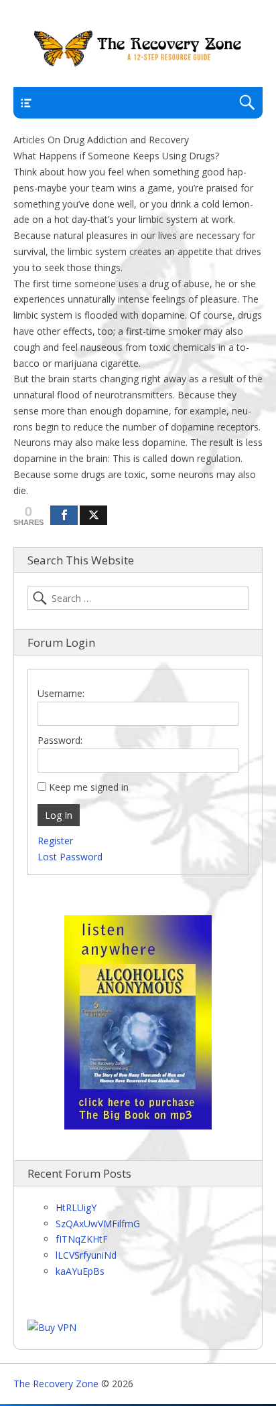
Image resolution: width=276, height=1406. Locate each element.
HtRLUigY (76, 1207)
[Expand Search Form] (247, 103)
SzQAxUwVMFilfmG (98, 1223)
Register (55, 840)
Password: (60, 740)
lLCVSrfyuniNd (86, 1255)
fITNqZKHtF (82, 1239)
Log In (58, 815)
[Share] (64, 515)
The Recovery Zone (55, 1383)
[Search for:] (138, 599)
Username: (61, 693)
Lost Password (70, 856)
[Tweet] (93, 515)
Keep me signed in (89, 787)
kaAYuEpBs (80, 1271)
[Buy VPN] (51, 1327)
